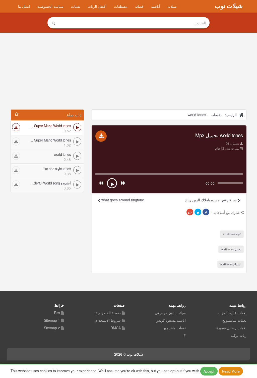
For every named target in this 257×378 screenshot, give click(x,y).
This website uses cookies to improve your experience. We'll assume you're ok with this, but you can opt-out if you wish (125, 371)
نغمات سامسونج (234, 320)
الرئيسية (231, 114)
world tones (197, 114)
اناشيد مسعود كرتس (171, 320)
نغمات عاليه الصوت (232, 313)
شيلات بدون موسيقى (170, 313)
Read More (231, 371)
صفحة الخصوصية (108, 313)
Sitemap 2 (52, 328)
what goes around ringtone (122, 199)
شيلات (172, 6)
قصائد (139, 6)
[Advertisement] (128, 71)
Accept (209, 371)
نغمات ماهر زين (174, 328)
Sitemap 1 (52, 320)
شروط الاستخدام (108, 320)
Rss (57, 313)
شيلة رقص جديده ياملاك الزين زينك (211, 199)
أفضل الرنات (97, 6)
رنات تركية (238, 336)
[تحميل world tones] (101, 136)
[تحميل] (16, 127)
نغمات (75, 6)
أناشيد (155, 6)
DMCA (115, 328)
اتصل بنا (24, 6)
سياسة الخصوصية (50, 6)
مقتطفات (120, 6)
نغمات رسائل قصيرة (231, 328)
